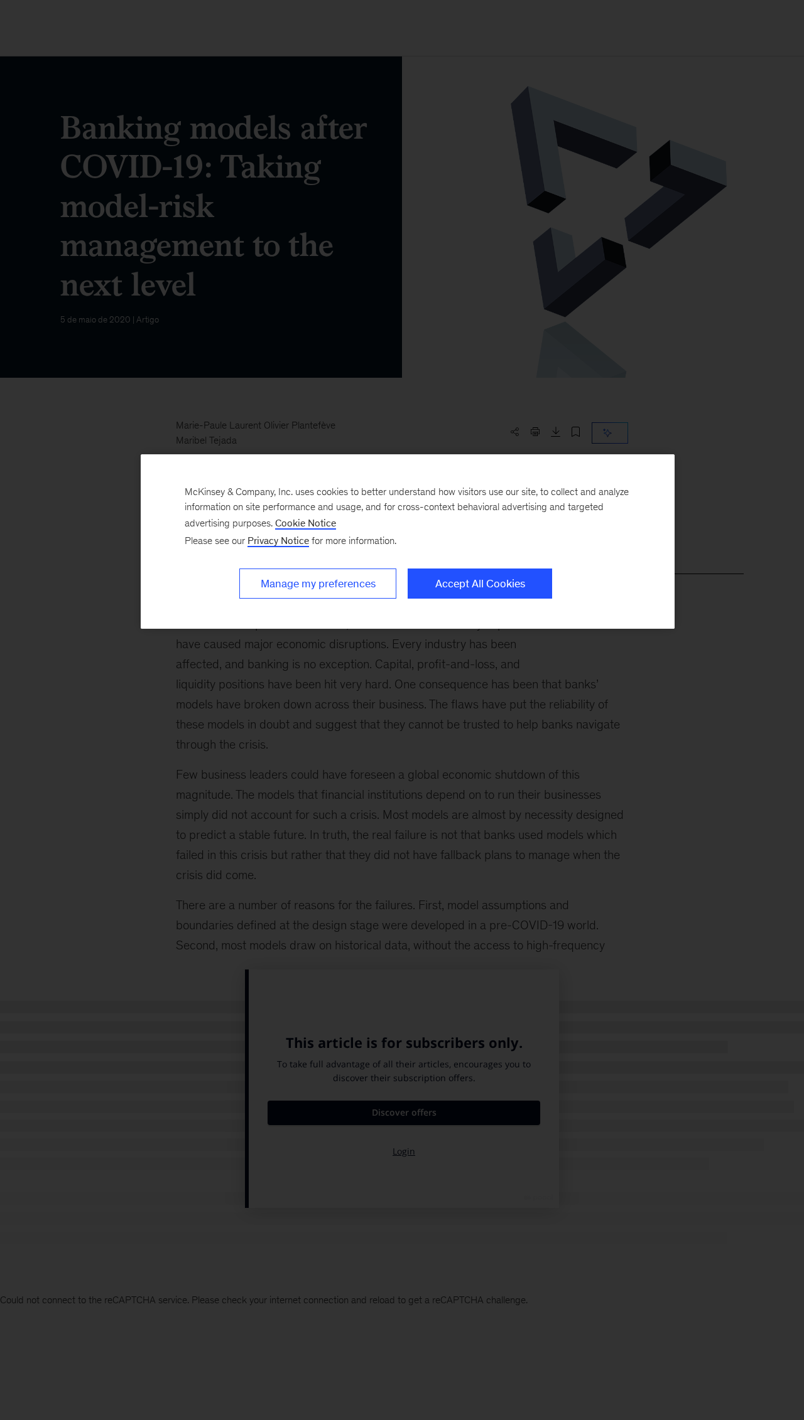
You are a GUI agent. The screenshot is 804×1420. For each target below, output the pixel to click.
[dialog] (408, 541)
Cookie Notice (305, 523)
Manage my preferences (318, 583)
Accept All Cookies (480, 583)
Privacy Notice (278, 540)
